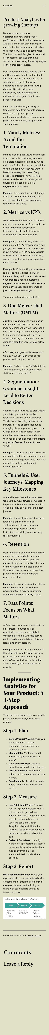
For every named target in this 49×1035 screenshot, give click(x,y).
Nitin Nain (8, 5)
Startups (37, 935)
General (30, 935)
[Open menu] (44, 5)
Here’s (19, 632)
